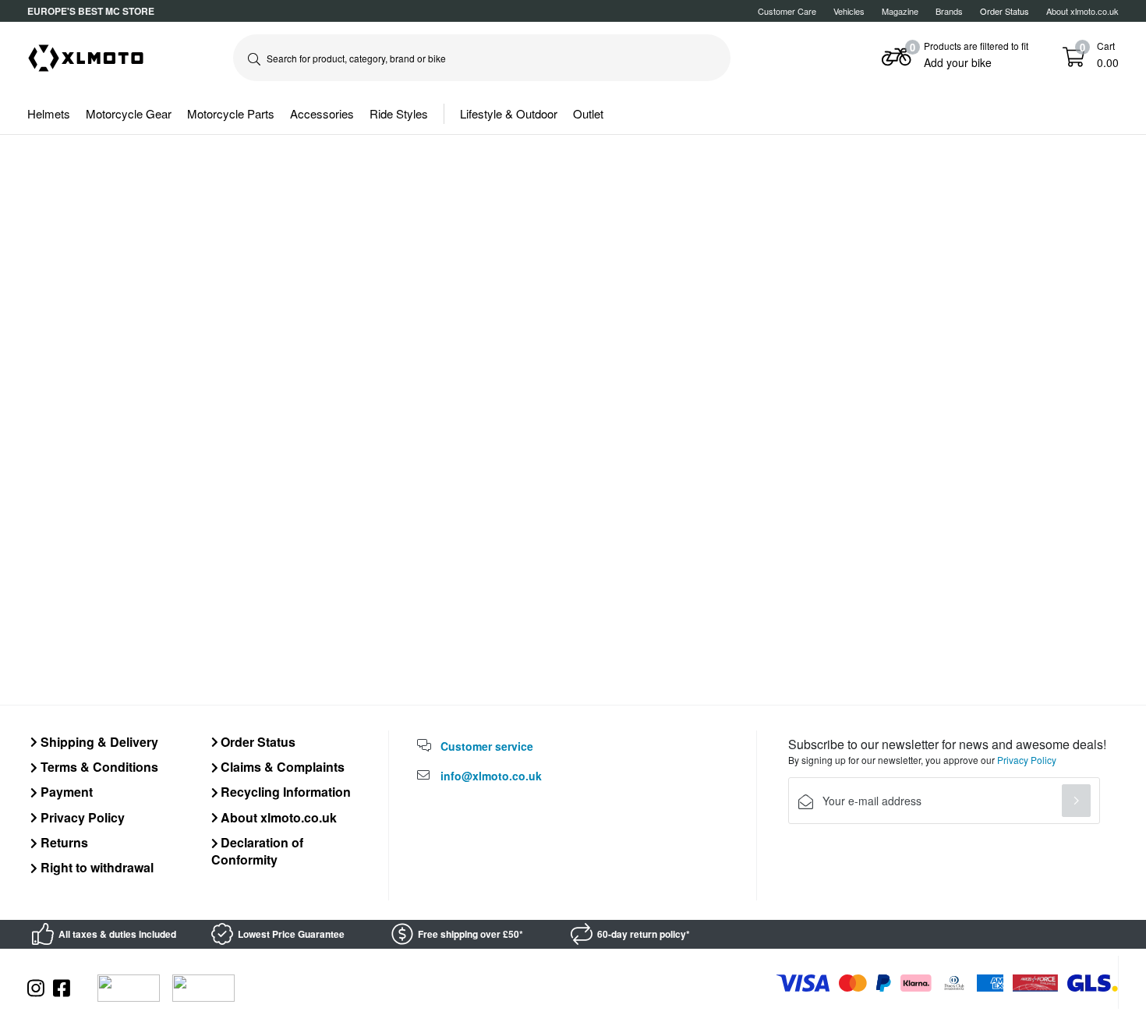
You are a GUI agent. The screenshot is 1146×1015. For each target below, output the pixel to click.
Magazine (900, 11)
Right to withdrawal (95, 867)
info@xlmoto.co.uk (491, 775)
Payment (65, 792)
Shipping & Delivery (97, 742)
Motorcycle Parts (230, 113)
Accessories (322, 113)
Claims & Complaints (281, 767)
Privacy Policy (81, 817)
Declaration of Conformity (257, 850)
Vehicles (849, 11)
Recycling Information (284, 792)
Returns (62, 842)
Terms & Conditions (97, 767)
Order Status (256, 742)
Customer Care (787, 11)
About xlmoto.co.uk (1082, 11)
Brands (949, 11)
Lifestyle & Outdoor (508, 113)
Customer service (486, 746)
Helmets (48, 113)
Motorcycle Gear (129, 113)
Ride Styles (399, 113)
